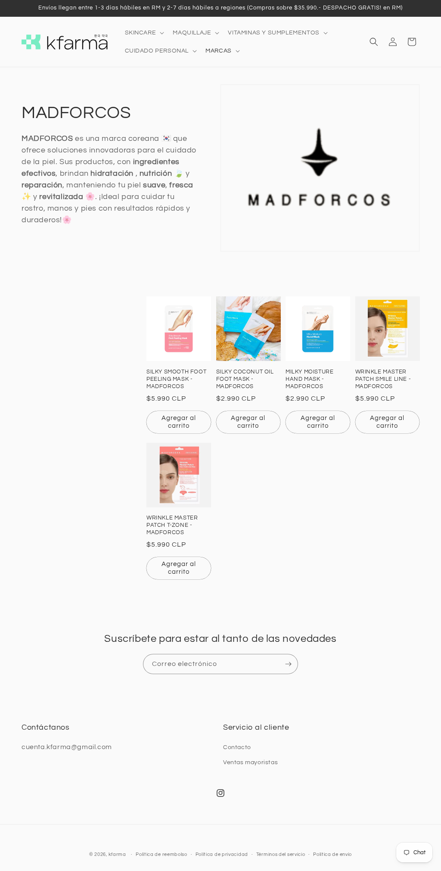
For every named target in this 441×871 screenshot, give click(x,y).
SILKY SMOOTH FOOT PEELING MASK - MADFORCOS (176, 379)
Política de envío (332, 854)
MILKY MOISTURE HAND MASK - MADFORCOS (309, 379)
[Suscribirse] (288, 664)
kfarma (117, 854)
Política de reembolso (161, 854)
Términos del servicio (280, 854)
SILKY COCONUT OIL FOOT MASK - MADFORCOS (245, 379)
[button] (144, 33)
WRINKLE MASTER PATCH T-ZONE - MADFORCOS (172, 525)
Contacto (237, 747)
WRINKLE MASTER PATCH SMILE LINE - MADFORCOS (383, 379)
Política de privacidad (222, 854)
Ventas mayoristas (250, 762)
